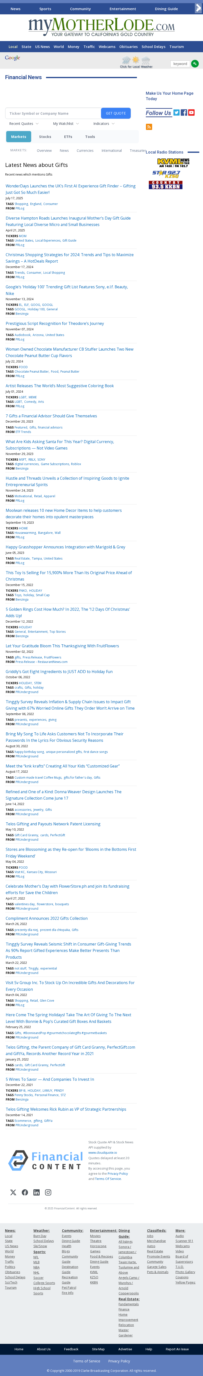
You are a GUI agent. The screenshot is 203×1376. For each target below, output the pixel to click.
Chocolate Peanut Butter (32, 371)
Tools (90, 136)
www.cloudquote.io (102, 1152)
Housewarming (25, 533)
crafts (19, 687)
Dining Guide (166, 8)
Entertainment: (103, 1230)
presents (21, 720)
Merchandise (156, 1241)
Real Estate (22, 558)
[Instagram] (48, 1193)
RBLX (31, 459)
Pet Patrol (69, 1288)
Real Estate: (129, 1299)
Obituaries (128, 46)
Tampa (37, 558)
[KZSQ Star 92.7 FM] (164, 173)
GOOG (35, 305)
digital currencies (27, 464)
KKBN (94, 1282)
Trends (20, 273)
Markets (18, 136)
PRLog (20, 208)
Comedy (30, 402)
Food (54, 371)
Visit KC (20, 872)
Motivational (23, 496)
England (35, 204)
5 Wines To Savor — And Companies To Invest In (50, 1079)
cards (44, 835)
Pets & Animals (157, 1272)
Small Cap (43, 595)
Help (149, 1349)
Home (19, 1349)
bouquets (62, 904)
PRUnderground (27, 692)
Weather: (41, 1230)
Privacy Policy (118, 1173)
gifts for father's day (78, 777)
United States (24, 240)
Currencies (85, 150)
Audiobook (22, 335)
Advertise (125, 1349)
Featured (21, 427)
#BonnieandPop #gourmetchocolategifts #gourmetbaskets (65, 1033)
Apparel (49, 496)
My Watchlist (63, 123)
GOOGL (47, 305)
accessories (23, 810)
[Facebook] (25, 1193)
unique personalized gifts (64, 752)
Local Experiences (47, 240)
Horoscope (98, 1246)
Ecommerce (23, 1121)
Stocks (45, 136)
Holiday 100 (36, 309)
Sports (45, 8)
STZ (63, 1095)
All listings (125, 1242)
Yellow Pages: (186, 1282)
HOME (23, 528)
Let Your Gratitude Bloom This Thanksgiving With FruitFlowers (62, 646)
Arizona (38, 335)
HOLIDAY (35, 590)
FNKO (23, 590)
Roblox (76, 464)
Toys (18, 595)
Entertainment (123, 8)
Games (95, 1251)
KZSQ (94, 1277)
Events (66, 1236)
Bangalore (45, 533)
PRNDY (59, 1090)
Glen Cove (47, 1000)
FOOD (23, 367)
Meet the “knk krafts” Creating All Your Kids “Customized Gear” (63, 766)
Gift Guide (69, 240)
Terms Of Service (108, 1178)
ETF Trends (23, 432)
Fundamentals (129, 1304)
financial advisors (50, 427)
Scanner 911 (184, 1241)
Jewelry (38, 810)
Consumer (50, 204)
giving (52, 720)
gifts (18, 657)
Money (73, 46)
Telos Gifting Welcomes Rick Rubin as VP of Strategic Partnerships (66, 1109)
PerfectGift (57, 835)
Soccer (38, 1278)
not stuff (20, 968)
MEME (33, 397)
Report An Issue (177, 1349)
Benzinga (22, 314)
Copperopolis (129, 1293)
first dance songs (96, 752)
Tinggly (33, 968)
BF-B (22, 1090)
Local (13, 46)
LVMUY (47, 1090)
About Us (44, 1349)
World (59, 46)
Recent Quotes (21, 123)
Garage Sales (156, 1267)
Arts (41, 402)
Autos (151, 1246)
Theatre (96, 1241)
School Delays (153, 46)
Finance (124, 1309)
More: (180, 1230)
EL (20, 305)
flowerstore (45, 904)
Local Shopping (54, 273)
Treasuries (138, 150)
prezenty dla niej (26, 930)
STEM (37, 683)
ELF (26, 305)
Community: (72, 1230)
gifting (37, 1121)
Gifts (32, 427)
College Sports (44, 1283)
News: (10, 1230)
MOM (22, 236)
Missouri (51, 872)
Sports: (39, 1251)
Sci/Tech (11, 1282)
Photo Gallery (185, 1272)
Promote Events (158, 1256)
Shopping (21, 204)
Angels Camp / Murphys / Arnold (129, 1283)
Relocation (126, 1325)
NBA (36, 1267)
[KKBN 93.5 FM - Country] (165, 184)
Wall (58, 533)
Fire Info (68, 1293)
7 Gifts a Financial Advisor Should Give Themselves (51, 416)
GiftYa (48, 1121)
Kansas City (35, 872)
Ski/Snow (40, 1246)
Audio (180, 1236)
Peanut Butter (69, 371)
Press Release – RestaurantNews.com (42, 662)
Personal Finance (47, 1095)
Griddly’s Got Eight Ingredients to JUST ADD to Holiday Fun (59, 671)
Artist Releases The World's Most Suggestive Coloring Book (60, 385)
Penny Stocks (24, 1095)
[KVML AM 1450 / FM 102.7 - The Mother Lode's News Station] (173, 161)
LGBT (22, 397)
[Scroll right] (198, 8)
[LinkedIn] (36, 1193)
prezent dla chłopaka (55, 930)
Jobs (150, 1236)
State (26, 46)
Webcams (107, 46)
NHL (36, 1272)
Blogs (66, 1251)
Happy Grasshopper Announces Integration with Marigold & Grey (65, 547)
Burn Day (39, 1236)
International (112, 150)
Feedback (71, 1349)
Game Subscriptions (55, 464)
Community (80, 8)
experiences (37, 720)
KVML (94, 1272)
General (52, 309)
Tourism (176, 46)
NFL (36, 1257)
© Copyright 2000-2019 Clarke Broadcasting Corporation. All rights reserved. (101, 1371)
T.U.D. (180, 1267)
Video (180, 1251)
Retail (38, 496)
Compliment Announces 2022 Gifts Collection (47, 918)
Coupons (182, 1277)
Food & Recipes (101, 1256)
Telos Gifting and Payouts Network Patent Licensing (53, 824)
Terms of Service (86, 1361)
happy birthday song (29, 752)
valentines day (25, 904)
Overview (44, 150)
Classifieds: (156, 1230)
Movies (95, 1236)
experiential (48, 968)
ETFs (68, 136)
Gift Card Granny (26, 835)
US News (42, 46)
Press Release (32, 657)
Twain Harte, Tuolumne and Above (129, 1267)
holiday (29, 595)
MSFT (22, 459)
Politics (10, 1267)
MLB (36, 1262)
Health (66, 1246)
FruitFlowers (52, 657)
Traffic (89, 46)
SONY (41, 459)
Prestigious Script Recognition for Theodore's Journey (55, 323)
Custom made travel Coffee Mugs (38, 777)
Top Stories (58, 632)
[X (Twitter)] (13, 1193)
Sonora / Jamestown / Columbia (127, 1252)
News (16, 8)
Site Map (98, 1349)
